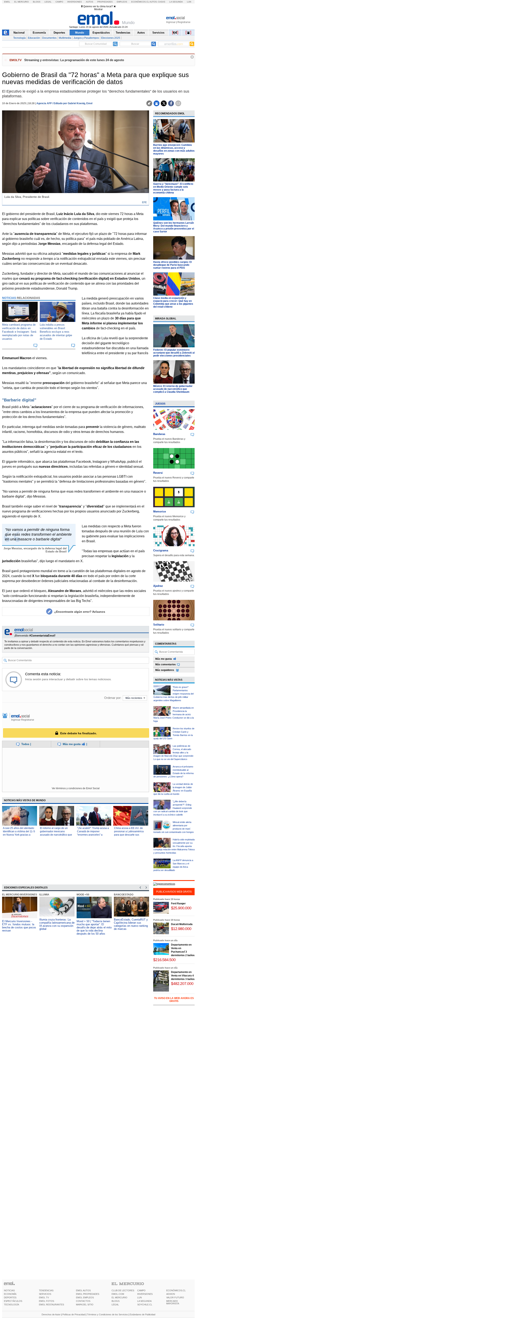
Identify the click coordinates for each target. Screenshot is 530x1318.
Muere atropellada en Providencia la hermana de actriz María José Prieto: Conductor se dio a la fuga (173, 714)
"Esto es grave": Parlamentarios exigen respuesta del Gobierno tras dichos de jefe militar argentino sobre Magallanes (173, 694)
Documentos (49, 37)
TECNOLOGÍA (11, 1304)
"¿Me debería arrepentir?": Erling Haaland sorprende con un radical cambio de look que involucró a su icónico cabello (172, 808)
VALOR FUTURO (175, 1297)
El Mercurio (21, 2)
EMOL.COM (118, 1294)
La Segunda (176, 2)
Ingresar (171, 22)
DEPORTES (10, 1297)
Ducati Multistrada (182, 924)
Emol (7, 2)
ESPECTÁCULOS (13, 1301)
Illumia (44, 894)
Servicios (158, 32)
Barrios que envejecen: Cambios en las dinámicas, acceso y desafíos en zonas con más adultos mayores (174, 149)
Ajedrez (158, 585)
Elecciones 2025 (110, 37)
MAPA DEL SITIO (84, 1304)
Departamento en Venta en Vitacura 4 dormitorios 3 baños (183, 976)
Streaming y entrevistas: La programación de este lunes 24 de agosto (74, 60)
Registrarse (183, 22)
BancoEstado (123, 894)
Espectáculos (101, 32)
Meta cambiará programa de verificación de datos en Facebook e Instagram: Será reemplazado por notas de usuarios (19, 331)
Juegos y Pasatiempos (86, 37)
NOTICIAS (9, 1290)
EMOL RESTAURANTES (51, 1304)
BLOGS (115, 1301)
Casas (161, 2)
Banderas (159, 434)
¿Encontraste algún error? (79, 611)
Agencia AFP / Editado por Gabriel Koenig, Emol (64, 103)
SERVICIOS (45, 1294)
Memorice (159, 511)
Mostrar (98, 9)
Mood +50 (83, 894)
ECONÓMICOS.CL (176, 1290)
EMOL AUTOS (83, 1290)
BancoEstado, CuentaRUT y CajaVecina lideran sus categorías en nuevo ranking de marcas (131, 924)
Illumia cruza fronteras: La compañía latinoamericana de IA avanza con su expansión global (57, 924)
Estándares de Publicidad (142, 1314)
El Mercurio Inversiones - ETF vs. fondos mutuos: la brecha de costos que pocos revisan (19, 926)
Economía (39, 32)
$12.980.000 (181, 929)
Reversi (158, 472)
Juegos (160, 403)
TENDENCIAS (46, 1290)
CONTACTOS (83, 1301)
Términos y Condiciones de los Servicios (107, 1314)
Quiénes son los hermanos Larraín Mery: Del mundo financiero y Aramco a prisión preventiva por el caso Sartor (173, 227)
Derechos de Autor (51, 1314)
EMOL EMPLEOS (85, 1297)
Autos (89, 2)
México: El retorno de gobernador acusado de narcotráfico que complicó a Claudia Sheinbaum (173, 389)
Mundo (79, 32)
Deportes (59, 32)
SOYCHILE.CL (144, 1304)
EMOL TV (44, 1297)
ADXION (170, 1294)
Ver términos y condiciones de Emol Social (76, 788)
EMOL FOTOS (46, 1301)
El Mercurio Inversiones (19, 894)
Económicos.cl (140, 2)
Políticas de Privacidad (73, 1314)
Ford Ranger (178, 903)
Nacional (19, 32)
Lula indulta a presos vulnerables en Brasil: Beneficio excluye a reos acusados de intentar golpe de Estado (56, 331)
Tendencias (123, 32)
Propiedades (105, 2)
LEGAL (115, 1304)
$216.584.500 (164, 960)
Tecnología (19, 37)
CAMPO (141, 1290)
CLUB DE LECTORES (123, 1290)
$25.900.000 (181, 908)
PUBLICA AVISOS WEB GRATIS (174, 891)
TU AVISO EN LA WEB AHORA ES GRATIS (174, 1000)
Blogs (36, 2)
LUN (139, 1297)
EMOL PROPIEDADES (87, 1294)
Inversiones (74, 2)
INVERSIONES (145, 1294)
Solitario (158, 624)
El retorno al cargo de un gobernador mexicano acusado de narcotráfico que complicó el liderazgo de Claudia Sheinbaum (56, 835)
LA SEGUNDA (144, 1301)
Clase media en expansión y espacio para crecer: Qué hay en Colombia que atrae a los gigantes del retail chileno (173, 302)
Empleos (122, 2)
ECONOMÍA (10, 1294)
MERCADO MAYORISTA (172, 1302)
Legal (48, 2)
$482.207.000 (182, 983)
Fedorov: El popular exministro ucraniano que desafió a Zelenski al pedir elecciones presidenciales (174, 352)
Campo (59, 2)
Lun (189, 2)
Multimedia (65, 37)
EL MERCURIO (119, 1297)
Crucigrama (160, 550)
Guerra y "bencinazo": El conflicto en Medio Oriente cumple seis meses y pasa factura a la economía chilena (173, 188)
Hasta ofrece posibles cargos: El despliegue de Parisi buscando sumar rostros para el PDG (172, 265)
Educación (34, 37)
